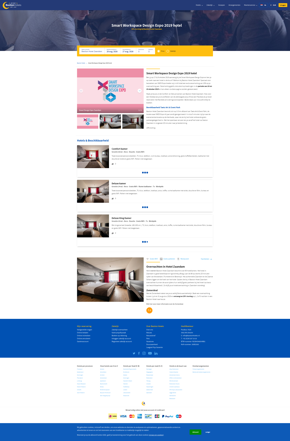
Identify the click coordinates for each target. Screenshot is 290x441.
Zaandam (149, 393)
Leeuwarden (126, 393)
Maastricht (126, 396)
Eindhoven (126, 372)
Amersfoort (103, 372)
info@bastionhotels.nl (191, 335)
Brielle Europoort (105, 390)
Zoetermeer (149, 390)
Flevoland (80, 378)
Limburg (79, 381)
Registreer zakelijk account (122, 341)
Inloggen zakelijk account (121, 338)
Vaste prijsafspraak (119, 332)
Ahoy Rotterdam (174, 369)
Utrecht (79, 390)
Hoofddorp (126, 387)
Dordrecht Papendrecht (129, 369)
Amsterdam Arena (174, 375)
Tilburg (148, 381)
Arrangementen (234, 5)
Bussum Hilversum (105, 393)
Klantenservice (250, 5)
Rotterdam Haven (174, 384)
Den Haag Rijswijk (105, 396)
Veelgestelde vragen (84, 329)
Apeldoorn (103, 381)
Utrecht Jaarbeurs (174, 387)
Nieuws (149, 332)
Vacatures (150, 341)
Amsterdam (103, 378)
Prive (162, 51)
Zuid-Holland (81, 393)
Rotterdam (149, 378)
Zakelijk (210, 5)
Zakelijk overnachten (120, 329)
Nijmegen (149, 369)
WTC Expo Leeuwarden (175, 390)
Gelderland (80, 372)
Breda (102, 387)
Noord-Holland (81, 387)
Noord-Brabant (81, 384)
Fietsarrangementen (198, 369)
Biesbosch (172, 399)
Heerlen (125, 384)
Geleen (125, 375)
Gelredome (172, 396)
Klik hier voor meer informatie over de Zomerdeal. (165, 304)
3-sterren (152, 271)
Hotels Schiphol (173, 372)
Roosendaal (149, 375)
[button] (283, 5)
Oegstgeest (149, 372)
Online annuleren (83, 338)
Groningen (80, 375)
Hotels (198, 5)
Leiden (125, 390)
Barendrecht (103, 384)
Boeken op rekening (119, 335)
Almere (102, 369)
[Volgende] (140, 91)
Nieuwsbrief (150, 335)
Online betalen (82, 332)
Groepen (221, 5)
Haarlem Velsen (127, 381)
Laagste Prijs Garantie (154, 347)
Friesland (79, 369)
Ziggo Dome (172, 393)
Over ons (149, 329)
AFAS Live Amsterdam (175, 378)
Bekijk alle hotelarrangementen (201, 372)
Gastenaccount (82, 341)
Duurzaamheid (152, 344)
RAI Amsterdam (173, 381)
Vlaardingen (149, 387)
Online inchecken (83, 335)
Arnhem (102, 375)
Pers (148, 338)
